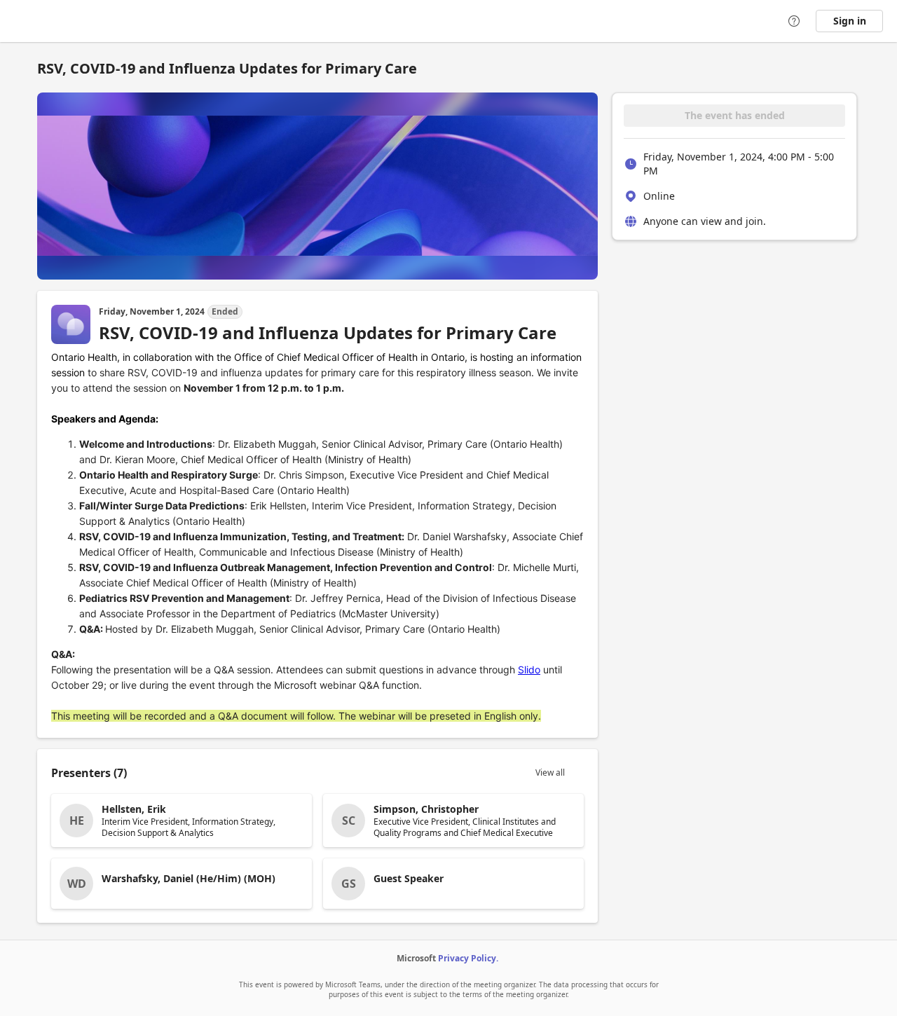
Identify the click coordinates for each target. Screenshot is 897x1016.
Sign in (849, 20)
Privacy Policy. (468, 958)
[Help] (794, 21)
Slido (529, 669)
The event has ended (735, 115)
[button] (181, 820)
